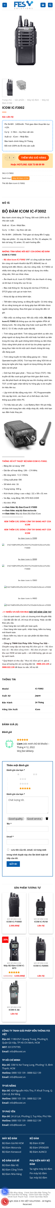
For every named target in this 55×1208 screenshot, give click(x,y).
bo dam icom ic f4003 (27, 598)
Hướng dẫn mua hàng (13, 1192)
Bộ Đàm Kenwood (11, 1151)
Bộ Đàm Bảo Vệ (10, 1165)
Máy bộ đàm (33, 100)
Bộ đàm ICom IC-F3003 (26, 507)
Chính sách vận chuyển (39, 1194)
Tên (9, 823)
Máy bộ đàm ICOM (20, 178)
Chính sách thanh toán (18, 1196)
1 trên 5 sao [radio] (11, 774)
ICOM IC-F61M (41, 921)
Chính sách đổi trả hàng (17, 1194)
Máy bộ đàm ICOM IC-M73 (14, 966)
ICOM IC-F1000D (14, 921)
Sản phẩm (19, 100)
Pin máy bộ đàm (38, 1173)
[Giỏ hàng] (43, 5)
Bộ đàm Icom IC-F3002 (15, 183)
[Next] (48, 46)
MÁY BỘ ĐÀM (9, 1138)
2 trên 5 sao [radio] (27, 774)
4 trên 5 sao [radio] (13, 783)
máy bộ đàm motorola (26, 510)
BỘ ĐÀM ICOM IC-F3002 (24, 211)
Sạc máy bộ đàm (38, 1177)
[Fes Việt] (23, 5)
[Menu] (4, 5)
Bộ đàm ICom (34, 514)
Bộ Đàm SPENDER (39, 1147)
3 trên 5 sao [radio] (13, 779)
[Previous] (6, 46)
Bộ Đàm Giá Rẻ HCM (13, 1143)
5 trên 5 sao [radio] (13, 788)
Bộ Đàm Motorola (11, 1147)
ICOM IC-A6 (14, 1010)
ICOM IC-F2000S (40, 965)
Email (10, 836)
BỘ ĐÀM (34, 1138)
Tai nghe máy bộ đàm (41, 1168)
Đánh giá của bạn (16, 770)
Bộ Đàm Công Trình (12, 1169)
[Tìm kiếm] (50, 5)
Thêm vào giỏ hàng (33, 157)
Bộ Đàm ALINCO (38, 1151)
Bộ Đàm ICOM (37, 1143)
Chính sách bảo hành (38, 1196)
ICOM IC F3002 (9, 255)
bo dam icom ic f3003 (27, 580)
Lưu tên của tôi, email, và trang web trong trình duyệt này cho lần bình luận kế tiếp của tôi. (27, 854)
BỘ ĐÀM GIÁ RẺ (10, 1160)
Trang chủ (7, 100)
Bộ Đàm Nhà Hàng (12, 1174)
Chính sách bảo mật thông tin (37, 1192)
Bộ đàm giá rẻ (36, 646)
